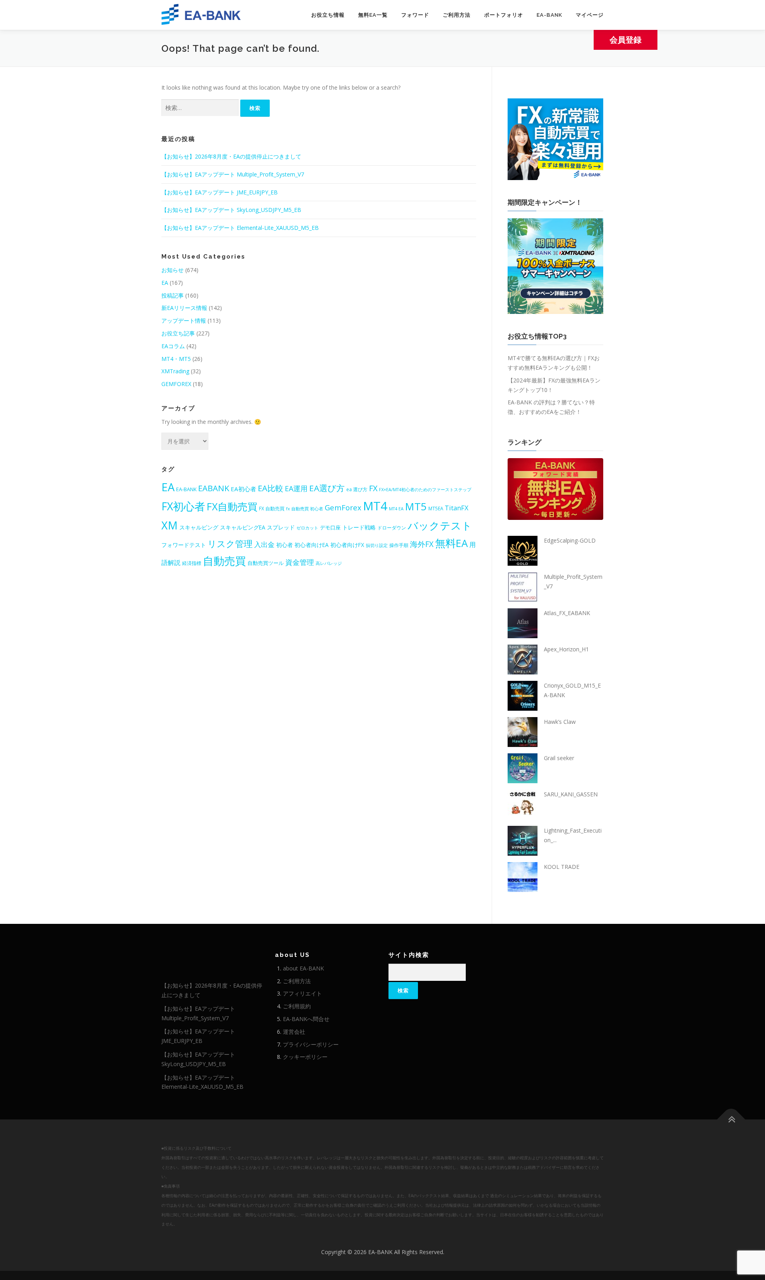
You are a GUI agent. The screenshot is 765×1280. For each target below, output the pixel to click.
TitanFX (457, 507)
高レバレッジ (329, 563)
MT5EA (435, 508)
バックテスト (440, 525)
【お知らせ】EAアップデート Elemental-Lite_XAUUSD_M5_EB (240, 227)
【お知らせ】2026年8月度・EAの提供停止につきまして (231, 156)
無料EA (451, 543)
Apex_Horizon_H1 (566, 649)
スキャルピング (198, 527)
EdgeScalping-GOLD (570, 540)
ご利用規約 (297, 1006)
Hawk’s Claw (560, 721)
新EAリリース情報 (184, 308)
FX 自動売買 (271, 508)
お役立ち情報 (328, 15)
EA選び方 (327, 488)
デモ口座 (330, 527)
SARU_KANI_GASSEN (571, 794)
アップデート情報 (183, 320)
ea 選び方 (356, 489)
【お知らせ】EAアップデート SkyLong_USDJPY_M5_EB (231, 210)
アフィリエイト (302, 993)
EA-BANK (549, 15)
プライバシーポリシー (311, 1044)
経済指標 (191, 563)
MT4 (375, 506)
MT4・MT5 (176, 359)
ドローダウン (391, 527)
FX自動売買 (232, 506)
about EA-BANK (303, 968)
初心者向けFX (347, 545)
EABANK (213, 488)
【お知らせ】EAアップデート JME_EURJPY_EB (219, 192)
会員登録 (625, 39)
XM (169, 525)
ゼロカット (307, 528)
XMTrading (175, 371)
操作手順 (398, 545)
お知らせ (172, 270)
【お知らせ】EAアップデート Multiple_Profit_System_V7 (232, 174)
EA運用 (296, 488)
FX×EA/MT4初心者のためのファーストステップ (425, 489)
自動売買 (224, 560)
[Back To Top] (731, 1120)
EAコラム (173, 346)
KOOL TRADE (561, 866)
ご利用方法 (457, 15)
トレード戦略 (359, 527)
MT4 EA (396, 509)
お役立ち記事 (178, 333)
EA (164, 282)
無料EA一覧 (373, 15)
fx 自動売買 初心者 (304, 509)
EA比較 (270, 488)
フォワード (415, 15)
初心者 (284, 545)
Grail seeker (559, 758)
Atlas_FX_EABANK (567, 613)
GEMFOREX (176, 384)
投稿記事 (172, 295)
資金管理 (299, 562)
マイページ (590, 15)
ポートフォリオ (503, 15)
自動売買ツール (265, 562)
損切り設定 (377, 545)
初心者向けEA (311, 545)
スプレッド (281, 527)
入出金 (264, 544)
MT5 (416, 506)
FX (373, 488)
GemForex (343, 507)
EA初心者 (243, 489)
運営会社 (294, 1031)
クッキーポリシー (305, 1056)
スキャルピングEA (242, 527)
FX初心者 (183, 506)
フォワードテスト (183, 545)
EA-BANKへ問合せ (306, 1019)
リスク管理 (230, 543)
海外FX (422, 544)
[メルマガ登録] (555, 138)
